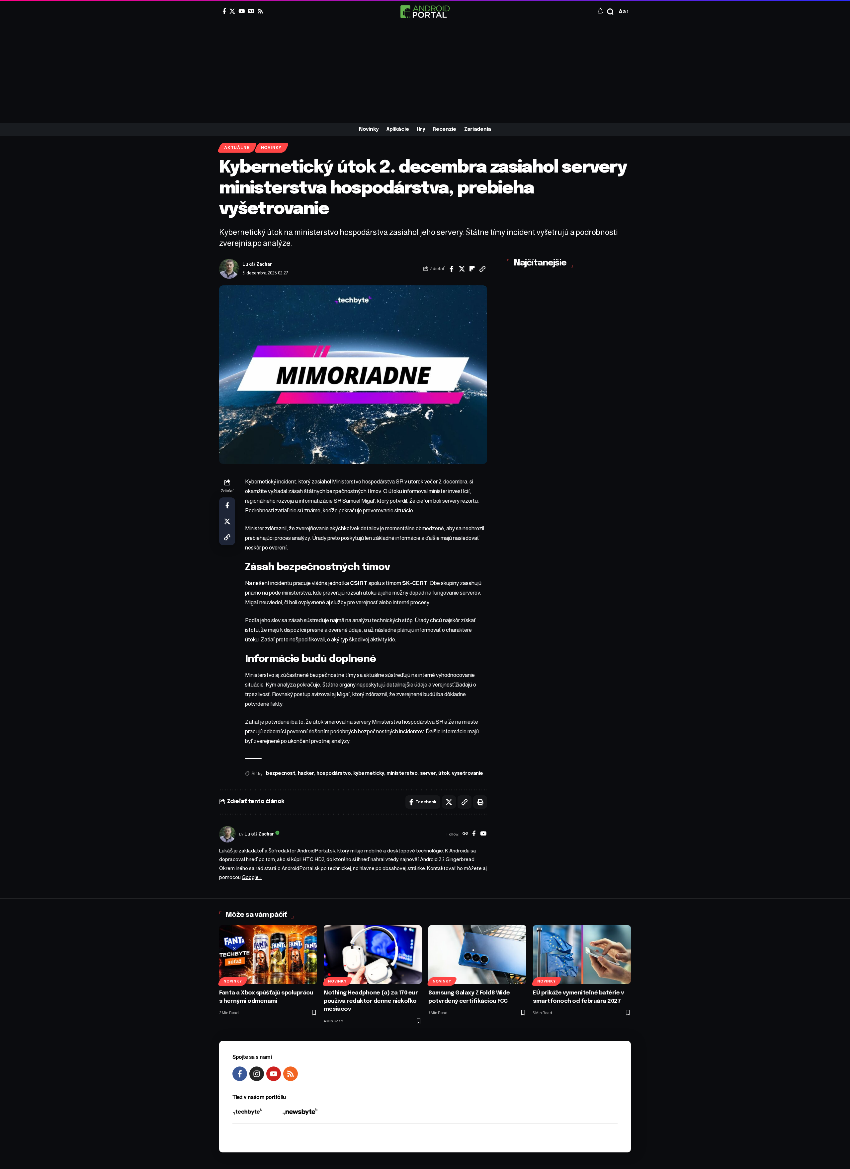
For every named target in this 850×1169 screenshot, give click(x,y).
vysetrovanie (467, 773)
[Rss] (260, 11)
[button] (610, 11)
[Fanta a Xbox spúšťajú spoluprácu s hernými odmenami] (268, 954)
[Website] (465, 834)
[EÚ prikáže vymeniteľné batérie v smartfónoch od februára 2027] (582, 954)
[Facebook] (224, 11)
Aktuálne (237, 147)
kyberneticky (368, 773)
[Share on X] (462, 268)
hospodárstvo (333, 773)
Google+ (252, 877)
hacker (306, 773)
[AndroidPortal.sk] (425, 11)
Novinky (271, 147)
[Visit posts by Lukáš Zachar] (229, 269)
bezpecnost (280, 773)
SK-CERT (415, 583)
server (428, 773)
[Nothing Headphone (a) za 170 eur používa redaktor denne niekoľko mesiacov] (373, 954)
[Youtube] (273, 1073)
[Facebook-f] (239, 1073)
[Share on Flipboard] (472, 268)
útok (443, 773)
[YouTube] (241, 11)
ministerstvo (401, 773)
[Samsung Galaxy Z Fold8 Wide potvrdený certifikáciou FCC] (477, 954)
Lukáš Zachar (257, 264)
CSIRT (359, 583)
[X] (232, 11)
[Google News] (251, 11)
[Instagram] (256, 1073)
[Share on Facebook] (451, 268)
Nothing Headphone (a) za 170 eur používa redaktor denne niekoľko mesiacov (371, 1001)
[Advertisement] (425, 73)
